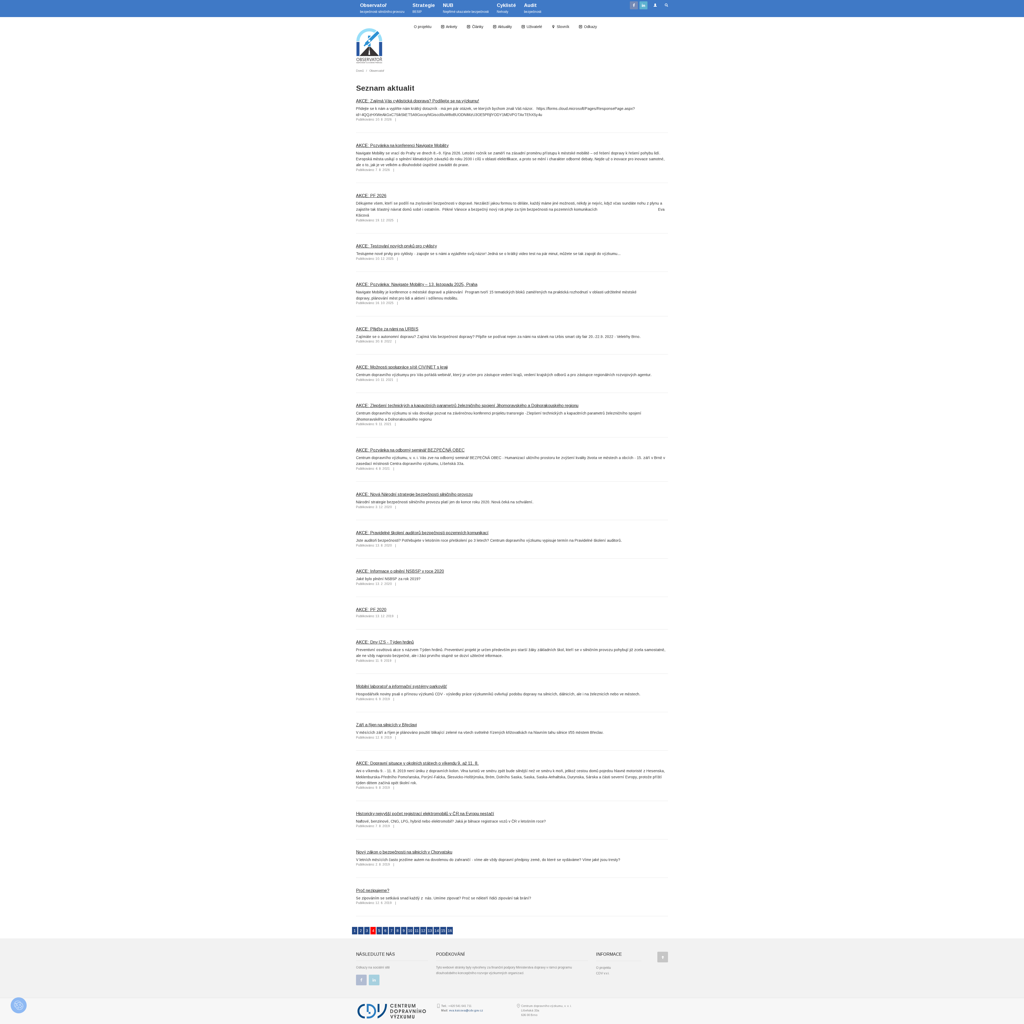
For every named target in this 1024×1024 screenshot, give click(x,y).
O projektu (422, 27)
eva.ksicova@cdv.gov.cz (466, 1010)
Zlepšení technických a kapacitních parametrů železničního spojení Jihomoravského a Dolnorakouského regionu (474, 405)
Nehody (506, 8)
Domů (360, 70)
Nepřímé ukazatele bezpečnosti (466, 8)
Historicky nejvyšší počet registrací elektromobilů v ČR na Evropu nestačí (425, 813)
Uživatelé (534, 27)
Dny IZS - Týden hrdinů (392, 642)
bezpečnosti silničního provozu (382, 8)
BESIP (424, 8)
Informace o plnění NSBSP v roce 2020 (407, 571)
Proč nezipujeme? (372, 890)
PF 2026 (378, 195)
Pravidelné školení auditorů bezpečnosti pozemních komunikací (429, 532)
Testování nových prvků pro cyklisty (403, 246)
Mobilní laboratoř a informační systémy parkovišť (401, 686)
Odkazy (590, 27)
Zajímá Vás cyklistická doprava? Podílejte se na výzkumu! (424, 100)
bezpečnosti (532, 8)
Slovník (562, 27)
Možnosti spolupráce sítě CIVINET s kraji (409, 367)
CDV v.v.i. (603, 973)
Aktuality (504, 27)
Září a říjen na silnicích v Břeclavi (386, 724)
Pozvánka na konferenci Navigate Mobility (409, 145)
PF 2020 (378, 609)
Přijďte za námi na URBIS (394, 328)
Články (477, 27)
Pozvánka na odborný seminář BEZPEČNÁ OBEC (417, 450)
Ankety (451, 27)
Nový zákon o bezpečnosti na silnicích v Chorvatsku (404, 852)
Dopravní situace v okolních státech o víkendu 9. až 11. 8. (424, 763)
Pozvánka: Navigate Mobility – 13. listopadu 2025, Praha (423, 284)
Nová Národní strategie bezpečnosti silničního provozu (421, 494)
